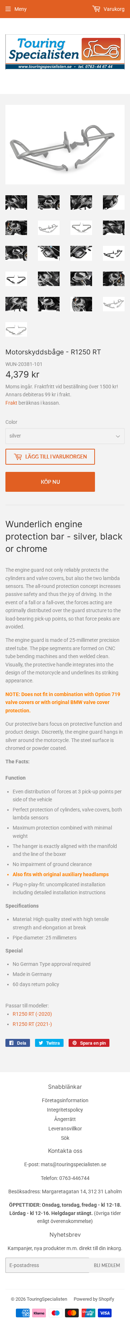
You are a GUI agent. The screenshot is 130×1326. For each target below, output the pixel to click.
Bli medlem (107, 1265)
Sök (65, 1138)
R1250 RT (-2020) (32, 1014)
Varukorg (114, 9)
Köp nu (50, 482)
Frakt (11, 403)
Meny (20, 9)
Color (11, 422)
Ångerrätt (65, 1119)
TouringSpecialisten (47, 1299)
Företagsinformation (65, 1100)
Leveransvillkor (65, 1128)
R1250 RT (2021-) (32, 1024)
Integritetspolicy (65, 1110)
